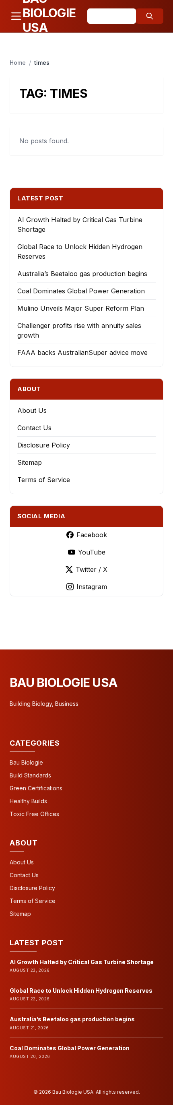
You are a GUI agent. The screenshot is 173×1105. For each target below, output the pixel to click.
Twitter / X (91, 569)
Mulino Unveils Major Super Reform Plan (80, 308)
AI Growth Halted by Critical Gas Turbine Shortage (82, 962)
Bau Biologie (26, 762)
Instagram (91, 587)
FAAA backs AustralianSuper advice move (82, 352)
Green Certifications (36, 788)
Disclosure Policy (43, 445)
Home (18, 62)
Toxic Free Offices (34, 813)
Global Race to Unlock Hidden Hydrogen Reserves (81, 990)
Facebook (91, 535)
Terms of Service (43, 480)
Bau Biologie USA (63, 682)
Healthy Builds (28, 801)
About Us (32, 410)
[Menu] (16, 16)
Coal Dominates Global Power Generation (81, 291)
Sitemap (29, 462)
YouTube (91, 552)
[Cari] (149, 16)
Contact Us (34, 428)
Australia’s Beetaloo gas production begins (82, 274)
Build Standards (30, 775)
